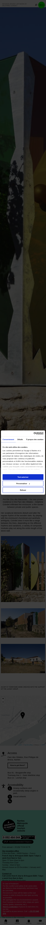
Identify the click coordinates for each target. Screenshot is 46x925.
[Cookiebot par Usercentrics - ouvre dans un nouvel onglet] (33, 433)
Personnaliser (21, 483)
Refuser (23, 490)
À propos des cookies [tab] (34, 439)
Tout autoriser (23, 477)
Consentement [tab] (8, 439)
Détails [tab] (20, 439)
